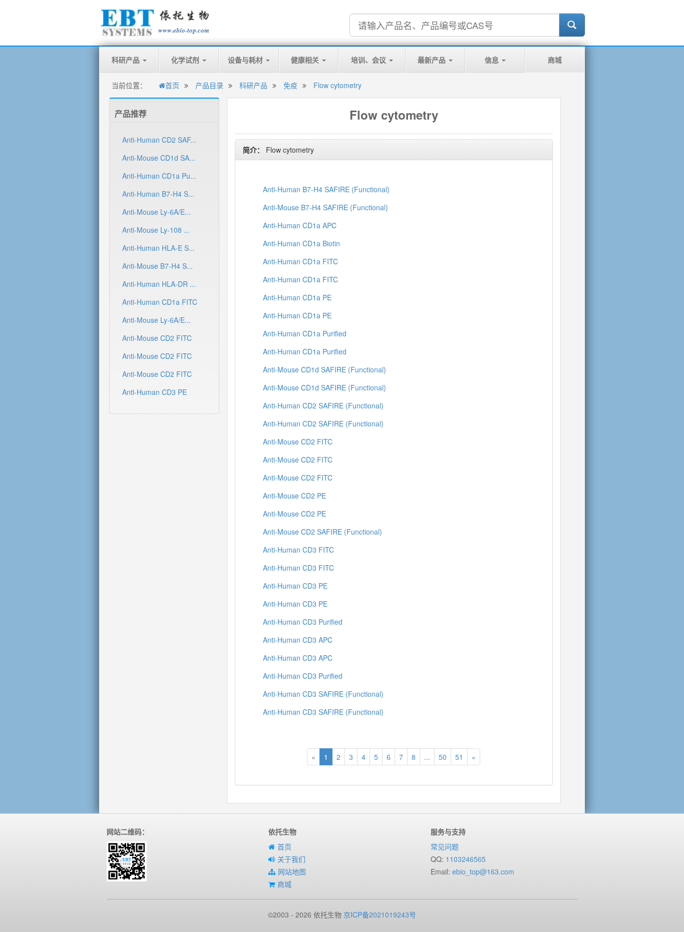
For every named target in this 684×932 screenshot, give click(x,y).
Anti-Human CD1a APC (299, 225)
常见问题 (445, 846)
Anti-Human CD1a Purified (305, 333)
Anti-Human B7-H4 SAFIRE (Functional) (326, 189)
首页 (172, 85)
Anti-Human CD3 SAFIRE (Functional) (323, 694)
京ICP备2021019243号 (380, 914)
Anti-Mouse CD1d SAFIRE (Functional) (324, 369)
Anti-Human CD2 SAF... (159, 140)
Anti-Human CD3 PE (154, 392)
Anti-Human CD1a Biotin (301, 243)
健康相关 (306, 60)
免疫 (290, 85)
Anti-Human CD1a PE (297, 297)
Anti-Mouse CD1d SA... (158, 158)
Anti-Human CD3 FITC (298, 550)
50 (443, 757)
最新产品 (433, 60)
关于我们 (291, 859)
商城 (555, 60)
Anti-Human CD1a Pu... (159, 176)
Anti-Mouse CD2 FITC (157, 338)
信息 (493, 60)
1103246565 (466, 859)
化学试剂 (186, 60)
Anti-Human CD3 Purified (303, 622)
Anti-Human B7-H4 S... (158, 194)
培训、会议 (369, 60)
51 (459, 757)
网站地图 (292, 871)
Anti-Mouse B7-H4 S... (157, 266)
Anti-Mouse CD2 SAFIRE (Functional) (322, 532)
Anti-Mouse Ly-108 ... (156, 230)
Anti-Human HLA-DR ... (159, 284)
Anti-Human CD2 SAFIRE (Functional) (323, 405)
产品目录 (209, 85)
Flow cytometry (337, 85)
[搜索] (572, 25)
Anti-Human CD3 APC (297, 640)
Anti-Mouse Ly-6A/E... (156, 212)
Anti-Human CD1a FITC (159, 302)
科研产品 (127, 60)
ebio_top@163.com (483, 871)
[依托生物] (155, 22)
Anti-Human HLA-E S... (158, 248)
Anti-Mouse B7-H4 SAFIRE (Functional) (325, 207)
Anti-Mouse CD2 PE (294, 496)
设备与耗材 (246, 60)
